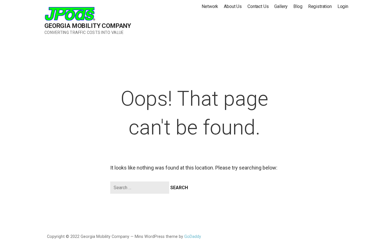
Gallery (281, 6)
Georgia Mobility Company (87, 25)
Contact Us (258, 6)
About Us (233, 6)
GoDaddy (192, 236)
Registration (320, 6)
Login (342, 6)
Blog (297, 6)
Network (210, 6)
